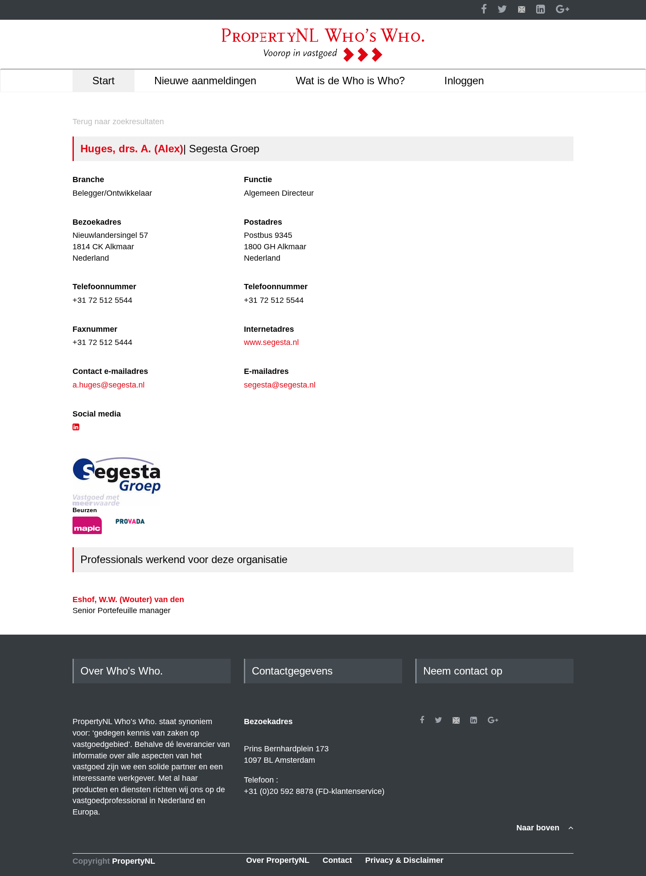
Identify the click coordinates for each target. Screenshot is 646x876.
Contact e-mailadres (110, 371)
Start (103, 80)
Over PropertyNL (277, 860)
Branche (88, 179)
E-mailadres (266, 371)
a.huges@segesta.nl (109, 385)
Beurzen (85, 509)
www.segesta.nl (271, 342)
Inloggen (464, 80)
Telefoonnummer (104, 286)
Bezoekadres (97, 222)
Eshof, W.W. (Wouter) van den (128, 599)
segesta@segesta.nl (280, 385)
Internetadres (269, 329)
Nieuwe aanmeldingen (205, 80)
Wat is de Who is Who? (350, 80)
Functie (258, 179)
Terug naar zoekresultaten (118, 121)
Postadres (263, 222)
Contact (337, 860)
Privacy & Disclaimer (404, 860)
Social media (97, 413)
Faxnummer (95, 329)
